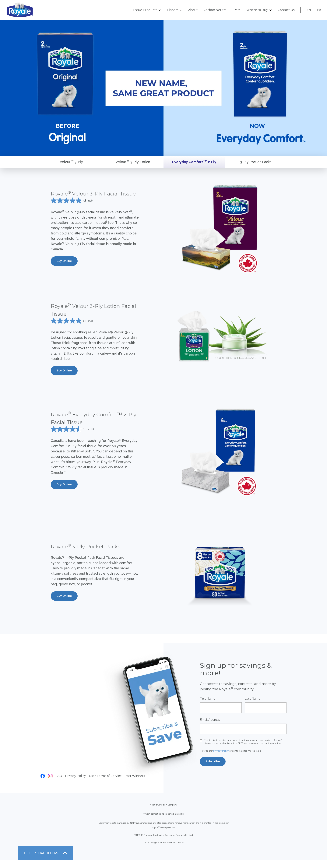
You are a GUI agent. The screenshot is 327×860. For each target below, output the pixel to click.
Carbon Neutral (215, 10)
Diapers (172, 10)
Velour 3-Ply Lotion (133, 161)
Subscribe (213, 761)
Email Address (210, 719)
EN (309, 10)
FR (319, 10)
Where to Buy (257, 10)
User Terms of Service (105, 776)
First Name (207, 698)
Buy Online (64, 261)
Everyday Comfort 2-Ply (194, 161)
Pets (237, 10)
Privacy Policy (75, 776)
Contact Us (286, 10)
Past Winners (135, 776)
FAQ (59, 776)
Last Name (252, 698)
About (193, 10)
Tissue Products (145, 10)
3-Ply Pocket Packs (255, 162)
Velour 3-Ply (71, 161)
